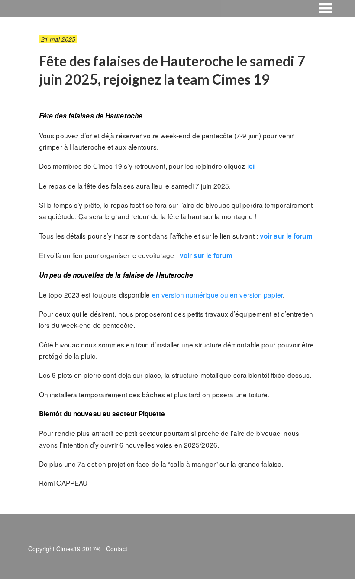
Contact (116, 548)
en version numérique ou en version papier (217, 294)
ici (251, 166)
